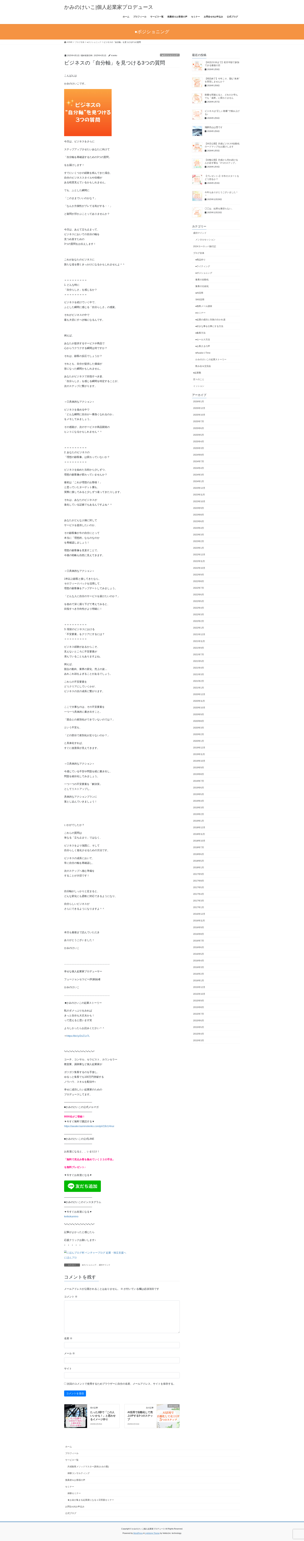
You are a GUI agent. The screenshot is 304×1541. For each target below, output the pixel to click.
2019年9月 (198, 767)
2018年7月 (198, 847)
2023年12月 (199, 488)
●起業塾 (197, 372)
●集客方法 (200, 333)
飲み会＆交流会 (203, 366)
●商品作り (200, 259)
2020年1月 (198, 741)
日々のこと (198, 379)
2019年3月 (198, 807)
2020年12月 (199, 694)
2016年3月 (198, 967)
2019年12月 (199, 747)
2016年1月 (198, 980)
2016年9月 (198, 927)
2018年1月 (198, 867)
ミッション (198, 386)
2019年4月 (198, 801)
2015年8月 (198, 1007)
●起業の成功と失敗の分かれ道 (210, 319)
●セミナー (200, 312)
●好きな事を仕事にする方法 (209, 326)
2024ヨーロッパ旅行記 (204, 246)
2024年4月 (198, 468)
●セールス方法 (202, 339)
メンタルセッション (205, 239)
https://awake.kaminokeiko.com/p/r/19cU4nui (89, 1126)
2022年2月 (198, 621)
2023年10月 (199, 501)
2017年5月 (198, 887)
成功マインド (104, 1265)
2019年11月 (199, 754)
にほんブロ (70, 1257)
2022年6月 (198, 594)
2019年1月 (198, 821)
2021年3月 (198, 674)
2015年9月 (198, 1000)
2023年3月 (198, 534)
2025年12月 (199, 408)
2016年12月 (199, 914)
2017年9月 (198, 874)
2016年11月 (199, 920)
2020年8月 (198, 721)
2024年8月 (198, 454)
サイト (68, 1368)
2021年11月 (199, 641)
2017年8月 (198, 880)
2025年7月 (198, 421)
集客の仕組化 (202, 286)
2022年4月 (198, 608)
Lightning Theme (152, 1533)
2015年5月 (198, 1027)
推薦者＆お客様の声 (75, 1480)
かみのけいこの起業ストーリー (210, 359)
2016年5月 (198, 954)
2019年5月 (198, 794)
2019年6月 (198, 787)
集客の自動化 (202, 279)
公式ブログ (70, 1513)
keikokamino (71, 1216)
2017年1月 (198, 907)
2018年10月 (199, 840)
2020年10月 (199, 707)
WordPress (138, 1533)
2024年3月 (198, 474)
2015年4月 (198, 1033)
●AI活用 (199, 293)
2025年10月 (199, 414)
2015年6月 (198, 1020)
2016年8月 (198, 934)
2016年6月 (198, 947)
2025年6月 (198, 428)
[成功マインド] (75, 1416)
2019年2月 (198, 814)
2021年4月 (198, 667)
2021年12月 (199, 634)
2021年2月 (198, 681)
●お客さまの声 (202, 346)
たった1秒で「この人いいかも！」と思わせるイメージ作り (103, 1416)
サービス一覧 (72, 1460)
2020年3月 (198, 727)
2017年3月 (198, 900)
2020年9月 (198, 714)
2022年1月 (198, 627)
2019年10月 (199, 761)
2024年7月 (198, 461)
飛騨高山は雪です (213, 127)
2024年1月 (198, 481)
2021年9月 (198, 648)
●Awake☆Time (204, 352)
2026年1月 (198, 401)
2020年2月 (198, 734)
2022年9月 (198, 574)
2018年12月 (199, 827)
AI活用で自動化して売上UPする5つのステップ (140, 1416)
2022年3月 (198, 614)
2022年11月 (199, 561)
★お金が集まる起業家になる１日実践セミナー (90, 1500)
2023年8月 (198, 514)
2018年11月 (199, 834)
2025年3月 (198, 448)
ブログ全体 (198, 253)
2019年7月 (198, 781)
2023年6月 (198, 521)
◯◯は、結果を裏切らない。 (219, 208)
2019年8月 (198, 774)
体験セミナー (74, 1493)
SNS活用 (199, 299)
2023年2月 (198, 541)
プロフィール (72, 1453)
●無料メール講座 (203, 306)
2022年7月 (198, 588)
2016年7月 (198, 940)
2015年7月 (198, 1014)
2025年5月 (198, 435)
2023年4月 (198, 528)
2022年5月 (198, 601)
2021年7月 (198, 654)
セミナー (69, 1486)
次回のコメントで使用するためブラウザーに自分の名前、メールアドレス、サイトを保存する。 (121, 1383)
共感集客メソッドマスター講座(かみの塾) (88, 1466)
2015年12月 (199, 987)
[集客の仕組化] (168, 1416)
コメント (70, 1296)
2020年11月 (199, 701)
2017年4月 (198, 894)
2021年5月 (198, 661)
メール (69, 1353)
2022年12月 (199, 554)
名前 (68, 1338)
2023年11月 (199, 494)
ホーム (68, 1446)
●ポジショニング (170, 55)
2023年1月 (198, 548)
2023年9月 (198, 508)
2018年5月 (198, 861)
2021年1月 (198, 687)
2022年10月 (199, 568)
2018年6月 (198, 854)
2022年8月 (198, 581)
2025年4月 (198, 441)
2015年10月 (199, 994)
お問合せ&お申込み (74, 1506)
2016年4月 (198, 960)
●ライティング (202, 266)
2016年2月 (198, 974)
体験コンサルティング (78, 1473)
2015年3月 (198, 1040)
